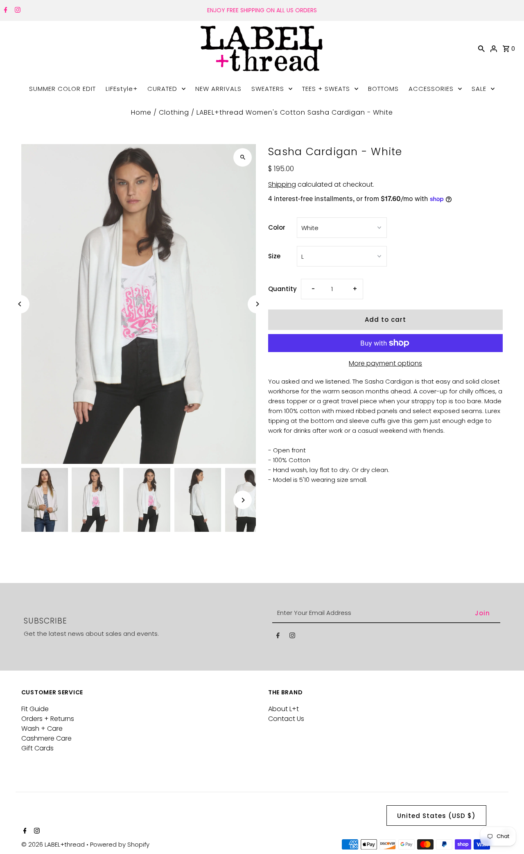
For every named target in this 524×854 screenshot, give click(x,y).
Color (276, 227)
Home (141, 112)
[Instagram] (16, 10)
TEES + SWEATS (326, 88)
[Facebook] (4, 10)
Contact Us (286, 718)
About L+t (283, 709)
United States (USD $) (436, 815)
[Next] (257, 304)
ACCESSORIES (431, 88)
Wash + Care (42, 728)
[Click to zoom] (242, 157)
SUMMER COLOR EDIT (62, 88)
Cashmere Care (46, 738)
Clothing (174, 112)
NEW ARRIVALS (218, 88)
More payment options (385, 363)
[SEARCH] (481, 48)
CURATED (162, 88)
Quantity (282, 289)
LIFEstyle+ (122, 88)
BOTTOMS (383, 88)
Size (274, 256)
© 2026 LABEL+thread (53, 844)
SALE (479, 88)
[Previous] (20, 304)
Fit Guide (35, 709)
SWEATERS (267, 88)
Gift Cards (37, 748)
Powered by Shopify (119, 844)
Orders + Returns (47, 718)
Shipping (282, 184)
